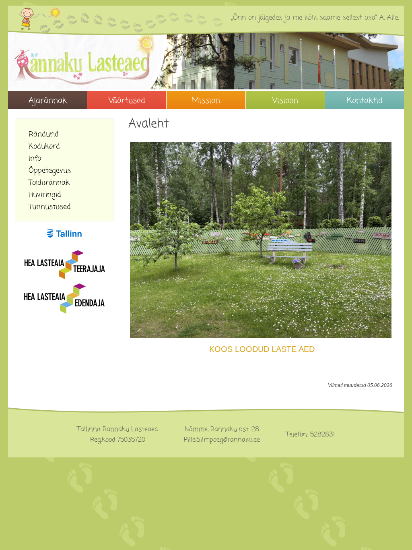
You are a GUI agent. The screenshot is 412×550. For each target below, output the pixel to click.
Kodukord (44, 146)
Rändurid (44, 134)
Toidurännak (49, 182)
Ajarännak (48, 101)
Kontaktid (365, 101)
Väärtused (127, 101)
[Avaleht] (206, 60)
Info (35, 158)
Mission (206, 101)
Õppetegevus (50, 170)
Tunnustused (50, 206)
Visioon (285, 101)
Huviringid (45, 194)
